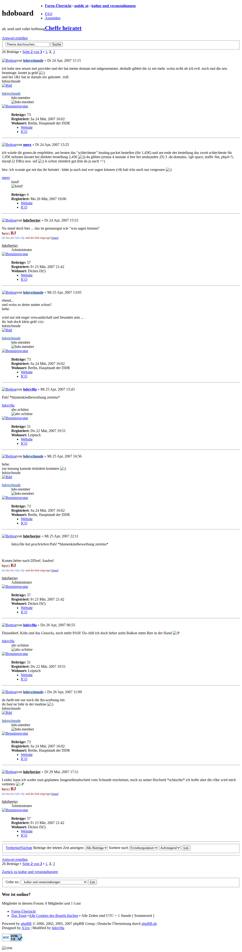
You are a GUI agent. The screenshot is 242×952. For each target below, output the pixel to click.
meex (27, 145)
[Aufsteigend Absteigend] (174, 848)
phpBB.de (149, 924)
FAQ (48, 14)
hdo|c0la (30, 389)
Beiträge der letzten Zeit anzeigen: (59, 848)
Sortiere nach (119, 848)
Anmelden (52, 18)
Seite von (32, 52)
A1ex (26, 928)
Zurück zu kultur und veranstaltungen (30, 872)
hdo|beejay (32, 220)
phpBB (26, 924)
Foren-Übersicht (58, 6)
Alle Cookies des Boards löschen (53, 916)
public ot (81, 6)
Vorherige (13, 848)
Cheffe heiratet (63, 28)
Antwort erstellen (15, 38)
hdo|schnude (33, 60)
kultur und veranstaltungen (113, 6)
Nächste (26, 848)
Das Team (18, 916)
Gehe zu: (12, 882)
